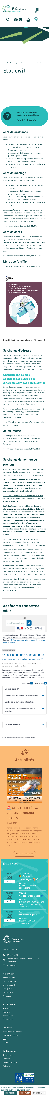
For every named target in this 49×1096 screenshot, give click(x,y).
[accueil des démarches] (24, 618)
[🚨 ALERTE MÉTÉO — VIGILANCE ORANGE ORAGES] (24, 785)
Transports (7, 989)
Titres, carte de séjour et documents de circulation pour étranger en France (24, 637)
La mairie (6, 1059)
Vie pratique (14, 63)
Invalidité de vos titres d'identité (24, 340)
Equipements (8, 1019)
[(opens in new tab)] (36, 19)
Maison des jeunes (10, 1035)
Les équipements (10, 1062)
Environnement (9, 985)
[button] (24, 689)
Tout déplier (39, 683)
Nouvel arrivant (9, 978)
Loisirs (5, 1043)
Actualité (6, 1066)
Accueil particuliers (10, 635)
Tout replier (25, 683)
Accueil (5, 63)
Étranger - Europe (27, 635)
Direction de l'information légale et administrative (19, 738)
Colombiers (7, 1055)
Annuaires (7, 996)
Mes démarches (27, 63)
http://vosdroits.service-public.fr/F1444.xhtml (22, 256)
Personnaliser (39, 1093)
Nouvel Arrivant (16, 367)
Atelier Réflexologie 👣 (31, 896)
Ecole (5, 1039)
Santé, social (8, 992)
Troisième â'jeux (28, 914)
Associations (8, 1016)
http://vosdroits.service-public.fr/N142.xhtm (21, 449)
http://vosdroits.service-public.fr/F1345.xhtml (21, 266)
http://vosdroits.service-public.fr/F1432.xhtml (21, 226)
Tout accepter (10, 1093)
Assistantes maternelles (12, 1032)
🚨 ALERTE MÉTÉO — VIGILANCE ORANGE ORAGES (22, 813)
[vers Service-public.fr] (30, 629)
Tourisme (6, 1012)
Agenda (6, 1008)
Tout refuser (25, 1093)
